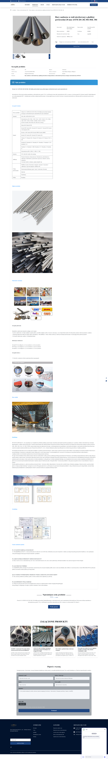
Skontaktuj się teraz (20, 655)
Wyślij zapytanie (54, 607)
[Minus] (105, 729)
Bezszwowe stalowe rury (57, 728)
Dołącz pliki (21, 701)
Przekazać (54, 710)
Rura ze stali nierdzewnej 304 (22, 10)
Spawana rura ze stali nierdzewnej (59, 736)
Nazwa (19, 682)
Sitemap (34, 736)
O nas (48, 4)
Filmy (42, 4)
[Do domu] (10, 10)
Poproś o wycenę (72, 4)
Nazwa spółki (57, 682)
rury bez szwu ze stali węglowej (59, 732)
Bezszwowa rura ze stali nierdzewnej (59, 730)
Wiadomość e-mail (22, 675)
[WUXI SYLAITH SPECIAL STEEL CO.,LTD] (12, 4)
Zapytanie (21, 688)
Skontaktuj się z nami (58, 4)
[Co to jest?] (106, 381)
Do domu (27, 4)
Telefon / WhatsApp (59, 675)
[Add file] (83, 757)
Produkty (35, 4)
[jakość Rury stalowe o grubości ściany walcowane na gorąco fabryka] (65, 636)
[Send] (105, 757)
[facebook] (11, 747)
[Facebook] (91, 1)
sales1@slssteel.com (23, 1)
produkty (14, 10)
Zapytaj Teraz (93, 4)
